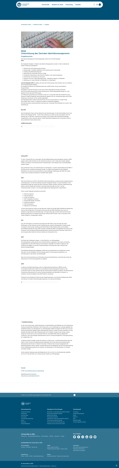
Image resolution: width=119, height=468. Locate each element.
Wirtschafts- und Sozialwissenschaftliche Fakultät (58, 411)
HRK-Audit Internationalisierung (80, 447)
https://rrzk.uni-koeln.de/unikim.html (30, 375)
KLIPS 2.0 (75, 416)
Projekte (47, 24)
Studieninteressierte (25, 411)
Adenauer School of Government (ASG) (56, 423)
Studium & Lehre (57, 4)
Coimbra (23, 447)
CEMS (22, 456)
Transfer (78, 4)
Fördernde (23, 422)
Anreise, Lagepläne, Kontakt (79, 422)
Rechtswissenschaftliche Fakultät (54, 413)
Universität (45, 4)
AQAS (30, 456)
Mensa (74, 415)
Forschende (23, 416)
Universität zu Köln (26, 24)
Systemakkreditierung (38, 456)
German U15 (34, 447)
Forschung (69, 4)
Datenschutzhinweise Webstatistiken (29, 466)
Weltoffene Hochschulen (78, 448)
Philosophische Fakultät (52, 416)
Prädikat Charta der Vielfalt (53, 448)
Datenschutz (24, 436)
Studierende (24, 413)
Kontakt (62, 436)
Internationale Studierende (27, 418)
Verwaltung (75, 411)
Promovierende (24, 415)
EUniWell (28, 447)
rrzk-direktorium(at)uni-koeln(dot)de (34, 370)
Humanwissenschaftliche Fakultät (54, 420)
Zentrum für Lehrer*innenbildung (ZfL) (56, 422)
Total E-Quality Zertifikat (52, 447)
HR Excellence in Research (79, 450)
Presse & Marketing (25, 423)
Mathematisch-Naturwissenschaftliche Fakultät (57, 418)
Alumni (22, 420)
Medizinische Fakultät (52, 415)
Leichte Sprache (44, 436)
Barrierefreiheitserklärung (34, 436)
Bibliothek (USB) (77, 420)
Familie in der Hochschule (63, 456)
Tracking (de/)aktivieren (44, 466)
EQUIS (26, 456)
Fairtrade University (51, 456)
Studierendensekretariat (78, 413)
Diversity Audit (64, 448)
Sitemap (51, 436)
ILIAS (74, 418)
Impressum (57, 436)
